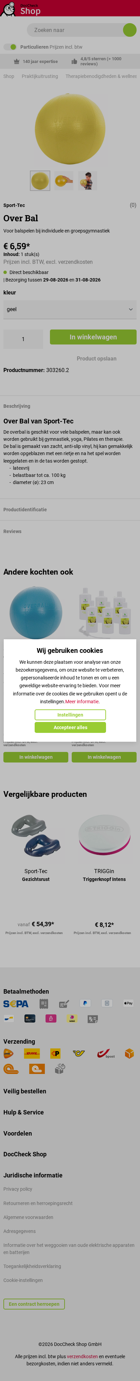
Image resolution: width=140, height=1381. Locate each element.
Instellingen (70, 715)
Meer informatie (82, 701)
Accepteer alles (70, 727)
